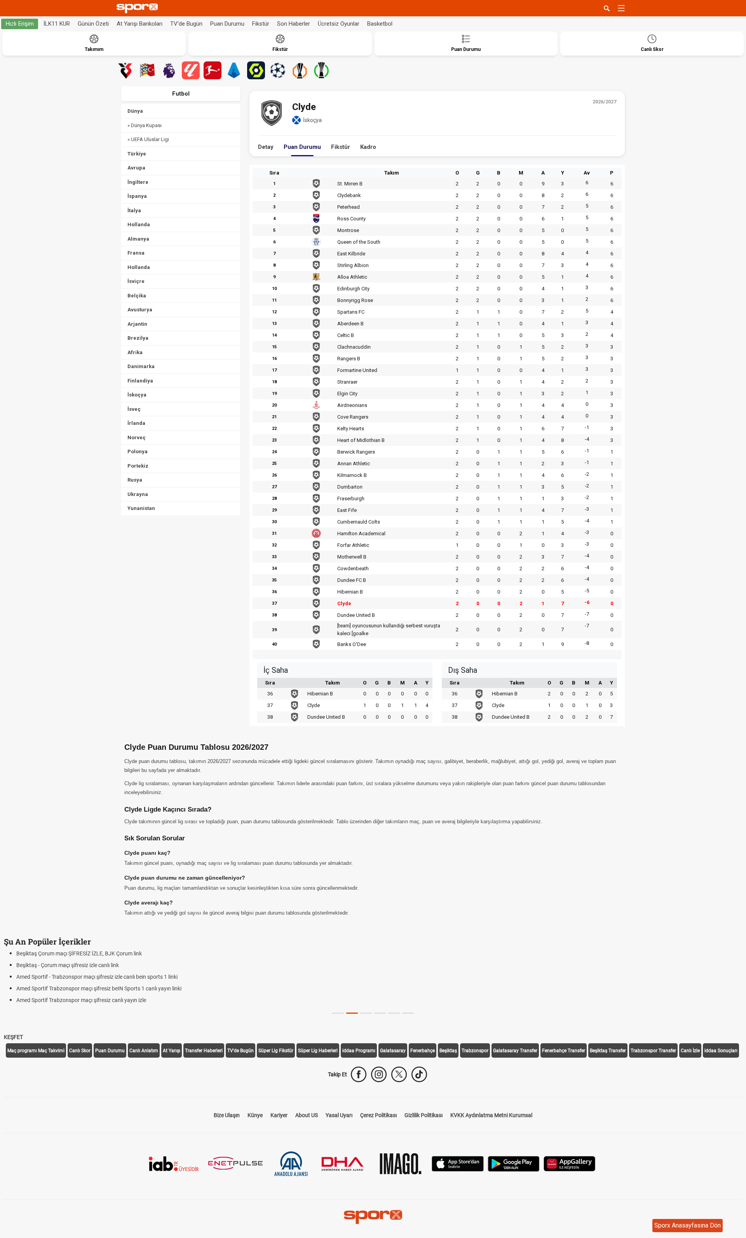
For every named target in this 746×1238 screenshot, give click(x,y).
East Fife (347, 510)
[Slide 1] (352, 1013)
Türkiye (136, 154)
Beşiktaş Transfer (608, 1050)
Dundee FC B (351, 580)
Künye (255, 1115)
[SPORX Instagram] (378, 1074)
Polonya (137, 451)
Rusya (134, 480)
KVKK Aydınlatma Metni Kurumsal (491, 1115)
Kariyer (279, 1115)
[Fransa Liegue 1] (256, 70)
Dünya (135, 111)
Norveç (136, 437)
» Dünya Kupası (144, 125)
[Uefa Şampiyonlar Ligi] (278, 70)
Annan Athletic (353, 463)
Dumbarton (350, 487)
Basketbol (379, 23)
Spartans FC (350, 312)
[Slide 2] (366, 1013)
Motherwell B (351, 557)
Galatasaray (393, 1050)
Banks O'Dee (351, 644)
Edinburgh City (353, 289)
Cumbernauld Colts (358, 522)
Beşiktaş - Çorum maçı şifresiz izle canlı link (67, 965)
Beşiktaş (448, 1050)
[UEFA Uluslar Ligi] (147, 70)
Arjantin (137, 324)
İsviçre (136, 281)
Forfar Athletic (353, 545)
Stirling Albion (353, 265)
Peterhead (348, 207)
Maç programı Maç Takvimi (35, 1050)
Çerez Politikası (378, 1115)
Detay (266, 146)
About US (306, 1115)
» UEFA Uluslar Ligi (148, 139)
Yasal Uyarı (339, 1115)
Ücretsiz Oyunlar (338, 23)
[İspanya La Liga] (191, 70)
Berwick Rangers (356, 452)
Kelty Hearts (350, 428)
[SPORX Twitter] (399, 1074)
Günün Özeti (93, 23)
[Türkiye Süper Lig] (125, 70)
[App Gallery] (570, 1163)
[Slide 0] (338, 1013)
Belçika (136, 296)
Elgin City (347, 393)
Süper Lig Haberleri (318, 1050)
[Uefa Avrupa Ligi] (300, 70)
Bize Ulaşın (227, 1115)
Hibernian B (350, 592)
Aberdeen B (350, 324)
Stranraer (347, 382)
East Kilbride (351, 254)
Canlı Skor (80, 1050)
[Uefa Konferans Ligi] (321, 70)
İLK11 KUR (57, 23)
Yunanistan (141, 508)
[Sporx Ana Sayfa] (139, 8)
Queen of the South (358, 242)
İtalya (134, 210)
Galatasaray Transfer (515, 1050)
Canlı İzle (690, 1050)
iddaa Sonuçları (720, 1050)
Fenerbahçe (422, 1050)
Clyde (344, 603)
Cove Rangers (352, 417)
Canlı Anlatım (143, 1050)
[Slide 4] (394, 1013)
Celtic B (345, 335)
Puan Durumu (227, 23)
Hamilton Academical (361, 533)
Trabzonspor (475, 1050)
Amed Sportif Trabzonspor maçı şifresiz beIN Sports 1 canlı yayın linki (98, 988)
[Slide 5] (408, 1013)
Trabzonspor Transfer (653, 1050)
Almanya (138, 239)
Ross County (351, 219)
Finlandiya (140, 381)
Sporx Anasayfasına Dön (687, 1225)
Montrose (348, 230)
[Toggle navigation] (621, 8)
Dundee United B (356, 615)
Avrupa (136, 168)
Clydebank (349, 195)
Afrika (135, 352)
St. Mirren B (350, 184)
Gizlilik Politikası (423, 1115)
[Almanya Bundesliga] (212, 70)
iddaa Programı (358, 1050)
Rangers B (348, 358)
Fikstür (260, 23)
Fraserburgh (350, 498)
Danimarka (141, 366)
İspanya (137, 196)
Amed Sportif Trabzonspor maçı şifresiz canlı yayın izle (81, 1000)
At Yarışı (171, 1050)
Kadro (368, 146)
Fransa (136, 253)
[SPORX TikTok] (419, 1074)
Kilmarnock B (352, 475)
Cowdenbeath (353, 568)
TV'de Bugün (186, 23)
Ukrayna (137, 494)
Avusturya (139, 310)
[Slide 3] (380, 1013)
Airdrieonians (352, 405)
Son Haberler (293, 23)
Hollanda (138, 224)
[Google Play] (514, 1163)
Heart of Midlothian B (361, 440)
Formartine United (357, 370)
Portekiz (137, 466)
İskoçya (136, 395)
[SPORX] (373, 1217)
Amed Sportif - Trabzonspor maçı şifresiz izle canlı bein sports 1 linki (97, 977)
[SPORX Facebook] (358, 1074)
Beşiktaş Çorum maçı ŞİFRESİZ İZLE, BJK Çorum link (79, 953)
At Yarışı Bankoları (139, 23)
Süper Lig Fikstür (275, 1050)
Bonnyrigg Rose (355, 300)
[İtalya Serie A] (234, 70)
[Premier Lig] (169, 70)
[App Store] (458, 1163)
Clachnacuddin (354, 347)
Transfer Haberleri (204, 1050)
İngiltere (137, 182)
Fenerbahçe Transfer (563, 1050)
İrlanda (136, 423)
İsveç (134, 409)
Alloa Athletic (352, 277)
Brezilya (137, 338)
